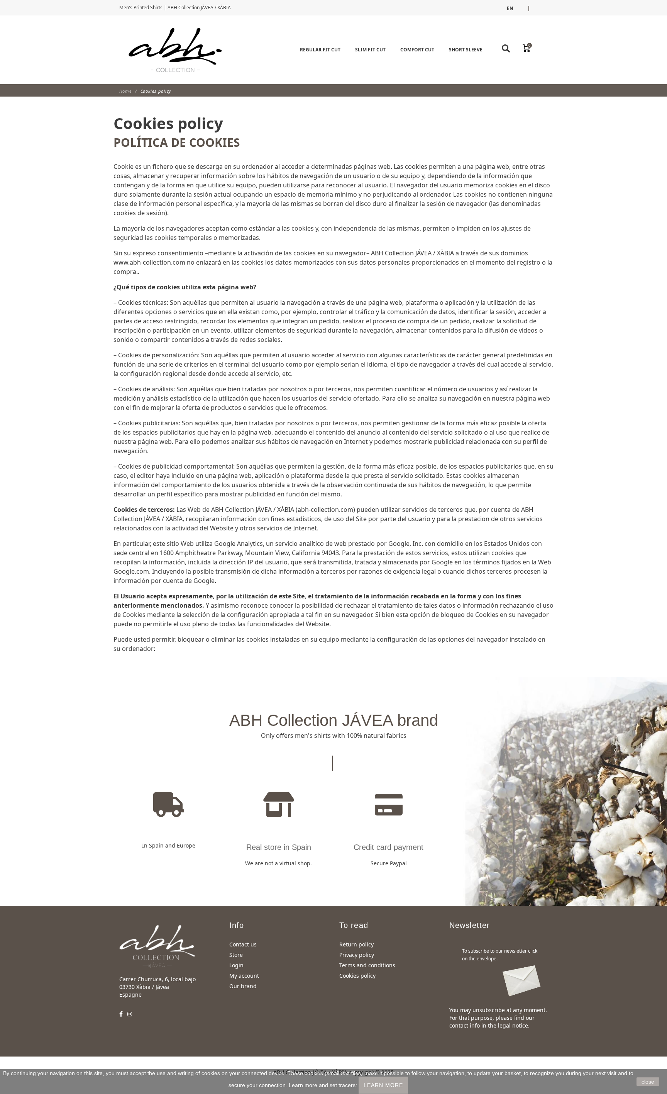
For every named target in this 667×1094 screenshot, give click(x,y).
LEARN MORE (383, 1085)
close (648, 1082)
